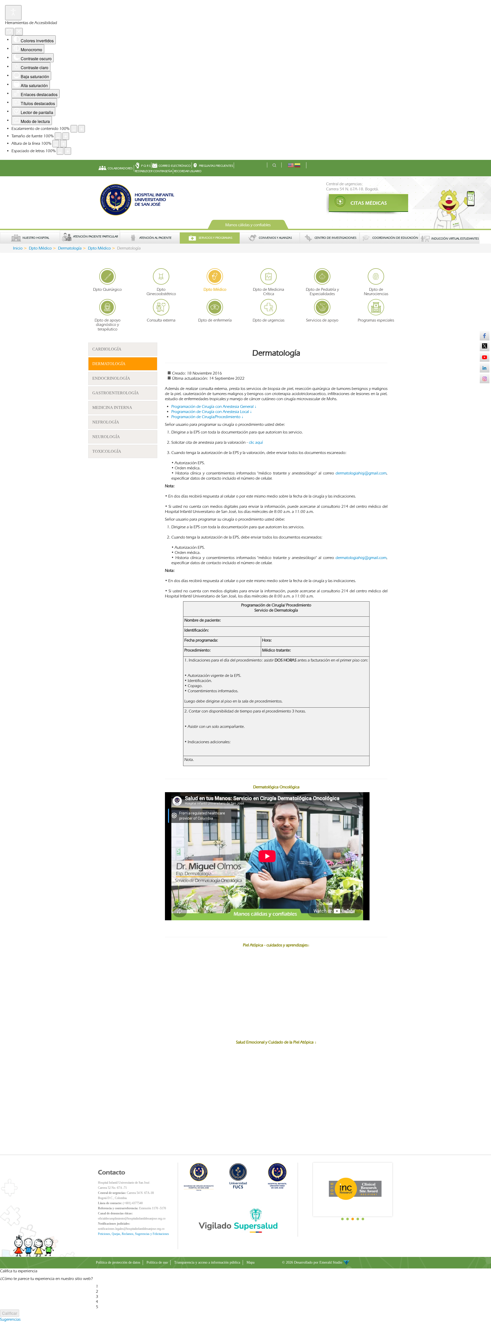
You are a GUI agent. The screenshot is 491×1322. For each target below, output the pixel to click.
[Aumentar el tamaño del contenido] (81, 128)
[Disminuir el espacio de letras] (60, 151)
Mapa (250, 1262)
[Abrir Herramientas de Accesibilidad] (13, 12)
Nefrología (105, 422)
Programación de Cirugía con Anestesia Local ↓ (211, 411)
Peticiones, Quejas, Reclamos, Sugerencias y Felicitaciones (133, 1234)
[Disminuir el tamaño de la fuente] (58, 136)
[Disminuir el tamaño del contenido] (74, 128)
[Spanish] (297, 164)
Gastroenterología (115, 393)
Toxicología (106, 451)
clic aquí (256, 442)
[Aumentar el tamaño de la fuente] (65, 136)
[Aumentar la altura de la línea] (63, 143)
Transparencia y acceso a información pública (207, 1262)
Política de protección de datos (118, 1262)
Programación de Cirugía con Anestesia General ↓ (213, 406)
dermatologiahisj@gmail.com (361, 473)
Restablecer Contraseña (153, 171)
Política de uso (157, 1262)
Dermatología (109, 364)
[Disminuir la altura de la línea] (55, 143)
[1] (360, 203)
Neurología (106, 437)
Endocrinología (111, 378)
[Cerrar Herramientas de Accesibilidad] (19, 31)
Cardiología (106, 349)
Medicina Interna (112, 407)
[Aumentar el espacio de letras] (67, 151)
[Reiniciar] (9, 31)
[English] (291, 164)
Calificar (9, 1313)
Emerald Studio (331, 1262)
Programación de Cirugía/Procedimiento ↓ (207, 416)
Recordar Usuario (188, 171)
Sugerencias (10, 1319)
